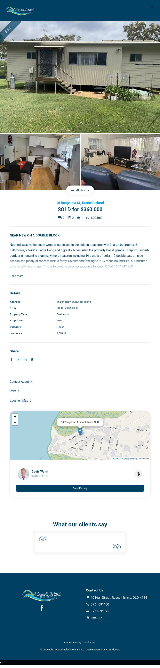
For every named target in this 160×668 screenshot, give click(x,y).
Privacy (77, 642)
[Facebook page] (42, 608)
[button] (15, 391)
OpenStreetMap (129, 458)
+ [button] (15, 416)
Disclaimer (89, 642)
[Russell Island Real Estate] (20, 10)
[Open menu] (150, 9)
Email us (96, 618)
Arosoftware (113, 649)
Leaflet (115, 458)
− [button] (15, 422)
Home (67, 642)
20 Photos (82, 190)
